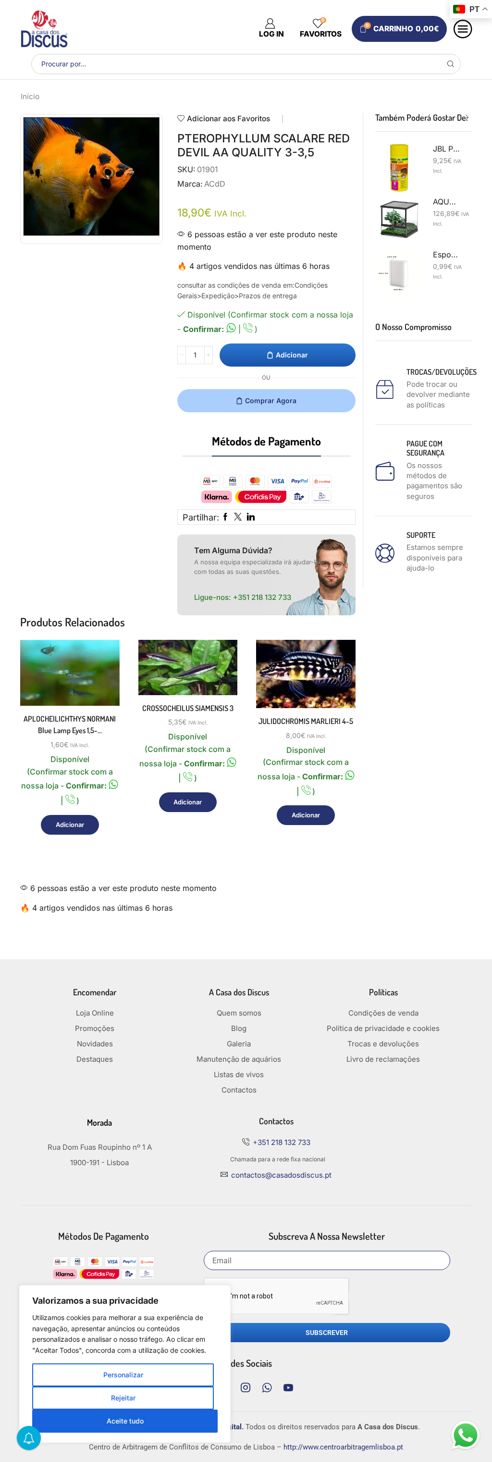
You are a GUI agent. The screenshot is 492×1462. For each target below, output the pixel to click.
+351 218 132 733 (262, 597)
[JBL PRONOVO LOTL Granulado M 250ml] (399, 168)
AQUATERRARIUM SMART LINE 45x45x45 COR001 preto (446, 201)
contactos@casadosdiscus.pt (281, 1175)
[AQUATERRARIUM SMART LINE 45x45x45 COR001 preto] (399, 221)
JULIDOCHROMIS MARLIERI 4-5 (305, 721)
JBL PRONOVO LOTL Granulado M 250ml (446, 148)
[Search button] (450, 64)
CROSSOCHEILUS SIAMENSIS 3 (188, 708)
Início (30, 96)
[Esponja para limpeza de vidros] (399, 273)
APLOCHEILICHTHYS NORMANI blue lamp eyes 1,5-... (70, 724)
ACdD (214, 184)
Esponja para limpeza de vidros (446, 254)
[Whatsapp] (267, 1387)
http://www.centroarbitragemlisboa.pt (343, 1447)
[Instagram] (245, 1387)
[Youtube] (288, 1387)
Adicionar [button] (101, 664)
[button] (457, 118)
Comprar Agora (270, 400)
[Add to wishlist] (101, 686)
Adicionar (292, 355)
